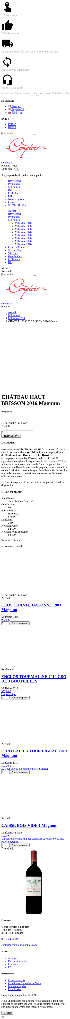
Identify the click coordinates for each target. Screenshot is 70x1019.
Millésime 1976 (23, 232)
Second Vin (14, 250)
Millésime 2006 (23, 241)
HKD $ (12, 127)
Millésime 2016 (23, 244)
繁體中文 (16, 112)
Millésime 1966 (23, 229)
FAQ (11, 967)
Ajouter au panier (11, 436)
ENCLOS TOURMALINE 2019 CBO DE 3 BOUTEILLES (33, 678)
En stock (6, 540)
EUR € (12, 124)
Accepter (7, 1013)
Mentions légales (17, 986)
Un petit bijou (8, 694)
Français (16, 106)
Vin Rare (13, 253)
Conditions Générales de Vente (24, 983)
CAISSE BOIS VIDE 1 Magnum (29, 825)
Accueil (12, 210)
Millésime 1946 (23, 222)
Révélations (14, 213)
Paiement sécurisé (17, 961)
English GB (17, 109)
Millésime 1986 (23, 235)
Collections (14, 259)
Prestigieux (14, 216)
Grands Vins (15, 256)
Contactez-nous (16, 980)
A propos (13, 958)
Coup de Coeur (16, 247)
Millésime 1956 (23, 226)
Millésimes (14, 219)
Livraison (13, 964)
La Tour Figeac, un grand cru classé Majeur (24, 768)
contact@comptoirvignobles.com (19, 944)
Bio (10, 262)
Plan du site (14, 989)
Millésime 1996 (23, 238)
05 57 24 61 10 (9, 938)
